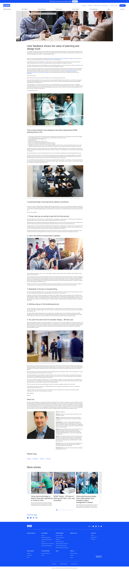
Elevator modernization (59, 541)
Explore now (75, 1)
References (29, 553)
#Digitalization (35, 458)
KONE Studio (84, 5)
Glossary (42, 555)
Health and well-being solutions (46, 545)
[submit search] (116, 5)
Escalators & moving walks (45, 537)
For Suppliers (93, 539)
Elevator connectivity (59, 535)
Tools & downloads (45, 550)
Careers (71, 557)
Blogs (57, 550)
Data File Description (63, 563)
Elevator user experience (60, 537)
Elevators (42, 535)
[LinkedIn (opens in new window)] (96, 526)
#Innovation (42, 458)
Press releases (29, 555)
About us (72, 550)
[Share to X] (33, 517)
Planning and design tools (45, 553)
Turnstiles (43, 541)
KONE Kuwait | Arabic (97, 5)
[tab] (56, 511)
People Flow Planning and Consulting (47, 543)
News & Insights (32, 13)
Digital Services (73, 533)
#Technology (48, 458)
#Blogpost (29, 458)
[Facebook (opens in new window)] (93, 526)
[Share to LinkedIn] (31, 517)
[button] (8, 9)
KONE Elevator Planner (49, 58)
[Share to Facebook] (28, 517)
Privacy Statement (74, 563)
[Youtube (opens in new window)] (101, 526)
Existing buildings (59, 533)
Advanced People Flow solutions (46, 539)
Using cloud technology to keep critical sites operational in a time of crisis (42, 498)
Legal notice (54, 563)
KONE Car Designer (69, 58)
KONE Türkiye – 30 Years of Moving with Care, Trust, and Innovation (64, 498)
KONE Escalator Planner (58, 58)
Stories (36, 13)
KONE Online (90, 5)
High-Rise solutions (31, 533)
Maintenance (58, 539)
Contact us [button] (122, 5)
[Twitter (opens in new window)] (98, 526)
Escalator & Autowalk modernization (62, 543)
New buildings (44, 533)
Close (127, 1)
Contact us (72, 555)
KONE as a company (73, 553)
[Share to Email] (36, 517)
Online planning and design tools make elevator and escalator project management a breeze (86, 499)
